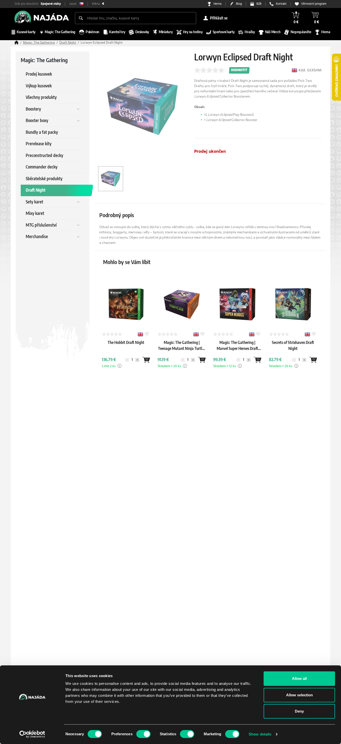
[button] (120, 366)
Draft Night (67, 42)
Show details (260, 734)
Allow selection (299, 695)
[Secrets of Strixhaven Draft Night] (293, 353)
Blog (239, 3)
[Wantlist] (146, 360)
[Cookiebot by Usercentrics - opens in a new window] (32, 734)
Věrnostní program (314, 3)
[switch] (143, 734)
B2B (258, 3)
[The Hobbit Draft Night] (126, 347)
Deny (299, 711)
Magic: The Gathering (39, 42)
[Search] (81, 18)
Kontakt (281, 3)
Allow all (299, 678)
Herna (217, 3)
